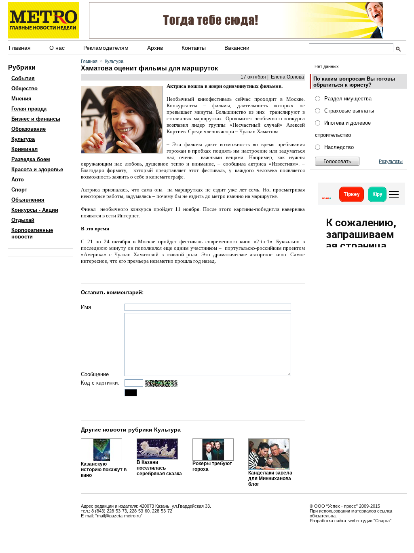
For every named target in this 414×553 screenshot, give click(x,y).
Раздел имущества (348, 99)
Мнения (21, 99)
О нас (57, 48)
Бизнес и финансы (35, 119)
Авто (17, 180)
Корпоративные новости (32, 233)
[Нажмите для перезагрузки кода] (161, 383)
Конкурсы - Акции (34, 210)
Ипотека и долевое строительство (343, 129)
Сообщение (95, 374)
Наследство (339, 147)
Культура (23, 139)
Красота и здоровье (37, 169)
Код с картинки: (100, 383)
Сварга (382, 520)
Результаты (391, 161)
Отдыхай (22, 220)
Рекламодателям (106, 48)
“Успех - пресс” (342, 506)
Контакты (194, 48)
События (23, 78)
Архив (155, 48)
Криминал (24, 149)
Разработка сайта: (328, 520)
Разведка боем (30, 159)
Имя (86, 307)
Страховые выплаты (349, 111)
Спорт (19, 190)
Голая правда (28, 109)
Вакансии (236, 48)
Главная (20, 48)
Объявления (27, 200)
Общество (24, 88)
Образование (28, 129)
